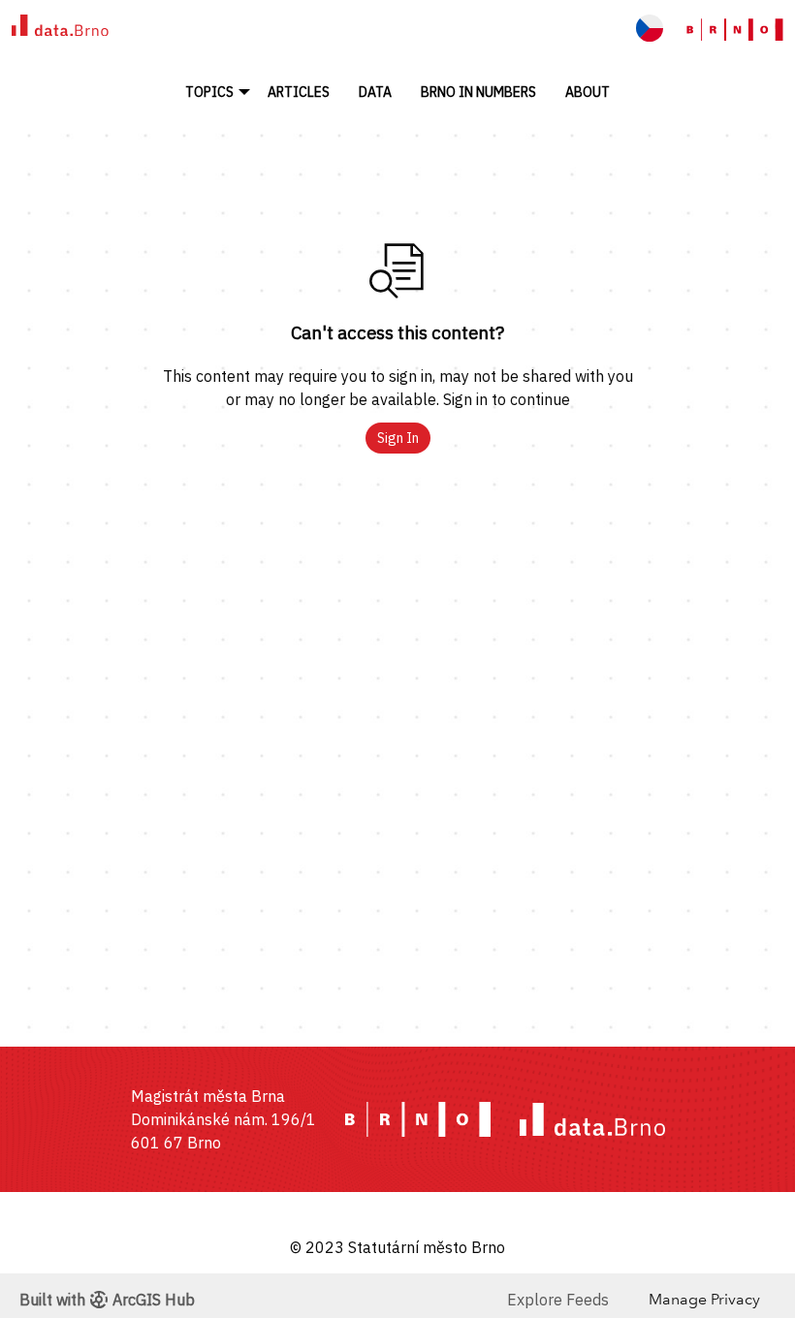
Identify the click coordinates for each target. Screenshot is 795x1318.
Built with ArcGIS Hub (107, 1299)
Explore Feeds (558, 1299)
